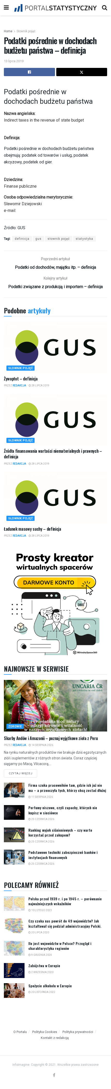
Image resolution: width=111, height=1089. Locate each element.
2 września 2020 (42, 972)
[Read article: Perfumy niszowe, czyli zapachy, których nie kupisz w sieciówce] (14, 812)
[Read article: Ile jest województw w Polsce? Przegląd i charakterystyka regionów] (14, 948)
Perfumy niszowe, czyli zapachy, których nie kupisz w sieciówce (62, 810)
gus (38, 239)
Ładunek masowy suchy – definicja (32, 529)
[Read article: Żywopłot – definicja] (55, 347)
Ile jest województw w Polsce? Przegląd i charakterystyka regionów (59, 946)
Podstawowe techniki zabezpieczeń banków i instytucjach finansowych (63, 854)
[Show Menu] (6, 7)
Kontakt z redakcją (55, 1038)
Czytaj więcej (23, 772)
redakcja (19, 385)
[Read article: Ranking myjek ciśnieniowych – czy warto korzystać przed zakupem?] (14, 835)
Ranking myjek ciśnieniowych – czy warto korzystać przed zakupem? (60, 832)
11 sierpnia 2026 (42, 797)
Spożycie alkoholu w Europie (50, 985)
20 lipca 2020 (40, 932)
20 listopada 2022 (43, 992)
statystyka (84, 239)
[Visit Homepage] (55, 8)
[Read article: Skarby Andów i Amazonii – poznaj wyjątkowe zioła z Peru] (55, 706)
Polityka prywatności (77, 1032)
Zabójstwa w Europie (44, 965)
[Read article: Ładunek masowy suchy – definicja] (55, 497)
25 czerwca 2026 (42, 819)
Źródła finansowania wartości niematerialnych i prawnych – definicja (53, 454)
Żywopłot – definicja (21, 379)
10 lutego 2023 (41, 910)
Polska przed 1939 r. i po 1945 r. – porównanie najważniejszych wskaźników (65, 901)
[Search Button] (104, 7)
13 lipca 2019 (13, 61)
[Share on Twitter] (81, 72)
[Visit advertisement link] (55, 602)
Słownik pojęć (26, 31)
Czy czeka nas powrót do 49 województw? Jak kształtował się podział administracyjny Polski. (64, 923)
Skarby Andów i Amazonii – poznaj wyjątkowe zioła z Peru (51, 738)
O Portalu (20, 1032)
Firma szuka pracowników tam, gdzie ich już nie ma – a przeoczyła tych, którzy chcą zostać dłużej (67, 787)
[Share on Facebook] (29, 72)
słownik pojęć (58, 239)
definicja (22, 239)
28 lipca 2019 (40, 385)
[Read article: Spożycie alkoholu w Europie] (14, 990)
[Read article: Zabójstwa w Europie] (14, 970)
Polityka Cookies (44, 1032)
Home (8, 31)
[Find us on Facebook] (54, 1075)
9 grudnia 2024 (41, 954)
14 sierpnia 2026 (42, 745)
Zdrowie (15, 726)
